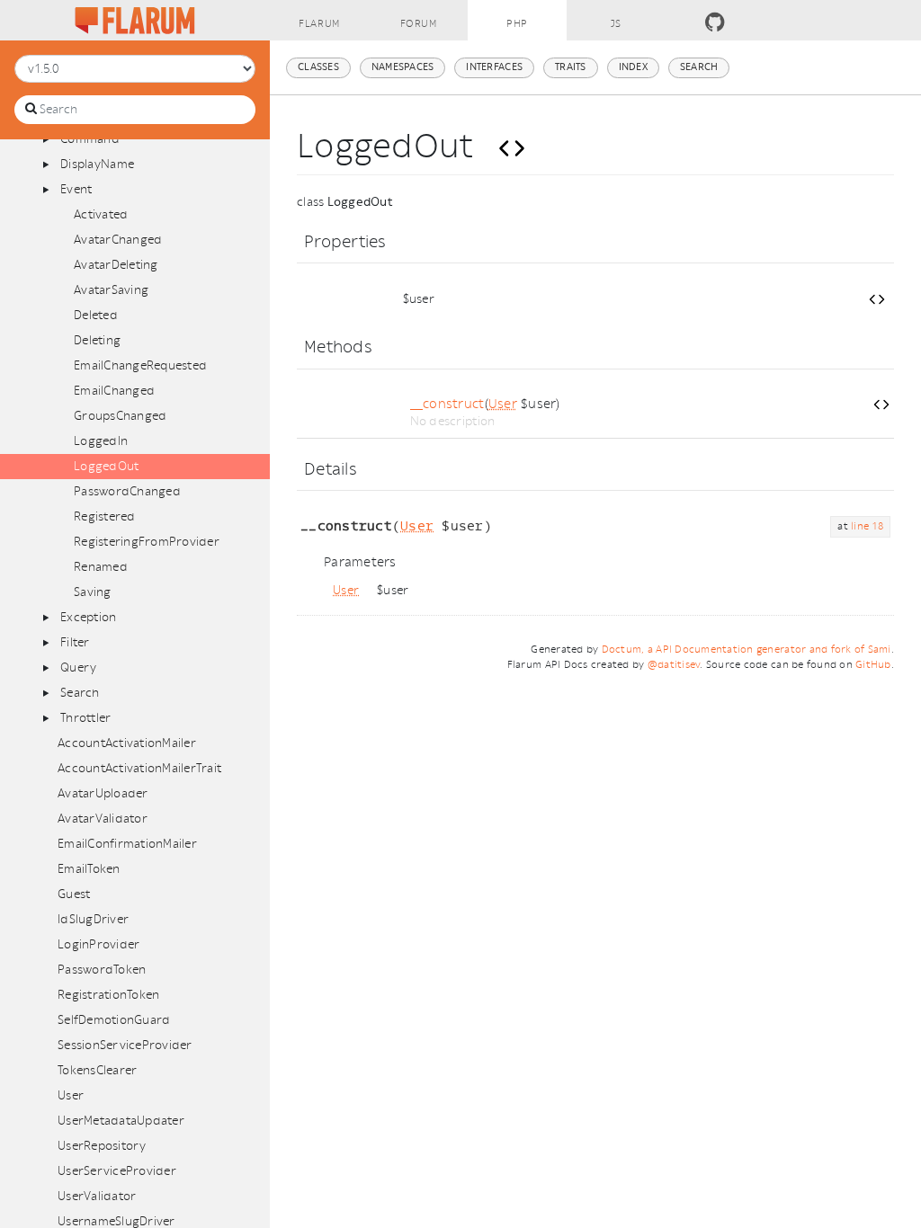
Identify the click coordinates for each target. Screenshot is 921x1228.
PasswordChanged (127, 491)
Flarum (319, 24)
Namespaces (402, 67)
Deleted (96, 315)
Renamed (101, 567)
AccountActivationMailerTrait (139, 768)
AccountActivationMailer (127, 743)
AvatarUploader (103, 793)
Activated (101, 214)
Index (633, 67)
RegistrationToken (108, 994)
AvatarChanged (118, 239)
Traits (570, 67)
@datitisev (674, 665)
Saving (93, 592)
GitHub (873, 665)
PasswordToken (102, 969)
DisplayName (97, 164)
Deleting (97, 340)
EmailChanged (114, 390)
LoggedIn (101, 441)
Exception (88, 617)
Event (76, 189)
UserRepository (102, 1145)
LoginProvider (98, 944)
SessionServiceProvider (125, 1045)
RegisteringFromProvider (146, 541)
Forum (418, 24)
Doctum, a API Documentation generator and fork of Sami (746, 649)
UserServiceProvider (117, 1171)
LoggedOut (106, 466)
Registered (105, 516)
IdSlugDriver (93, 919)
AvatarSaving (111, 290)
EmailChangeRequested (140, 365)
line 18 (867, 526)
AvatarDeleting (116, 264)
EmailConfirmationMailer (127, 843)
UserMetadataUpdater (121, 1120)
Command (90, 139)
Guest (74, 894)
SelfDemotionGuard (114, 1020)
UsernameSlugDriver (116, 1221)
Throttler (85, 718)
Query (78, 667)
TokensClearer (97, 1070)
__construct (447, 404)
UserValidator (97, 1196)
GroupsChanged (120, 416)
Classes (318, 67)
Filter (75, 642)
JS (616, 24)
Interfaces (494, 67)
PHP (517, 24)
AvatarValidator (103, 818)
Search (80, 692)
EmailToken (89, 869)
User (71, 1095)
